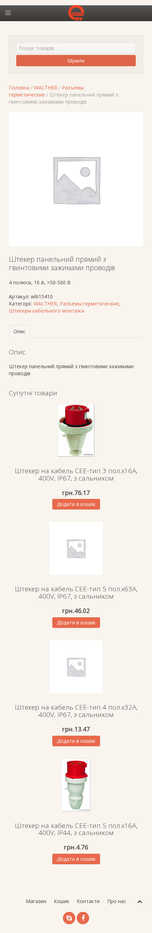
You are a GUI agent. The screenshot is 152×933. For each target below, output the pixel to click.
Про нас (116, 901)
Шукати (76, 60)
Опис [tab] (19, 331)
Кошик (61, 901)
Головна (19, 87)
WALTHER (45, 87)
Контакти (88, 901)
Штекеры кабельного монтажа (46, 310)
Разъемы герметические (89, 303)
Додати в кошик (76, 504)
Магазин (36, 901)
